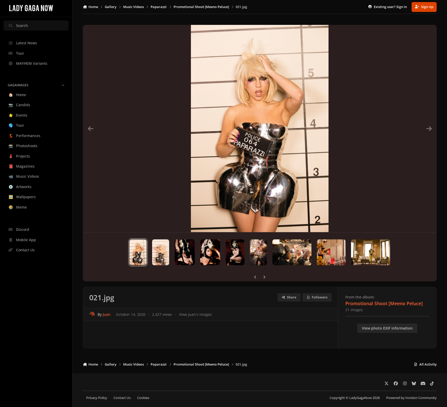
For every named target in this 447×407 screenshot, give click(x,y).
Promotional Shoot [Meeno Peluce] (384, 303)
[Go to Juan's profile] (92, 314)
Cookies (143, 398)
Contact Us (122, 398)
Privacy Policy (96, 398)
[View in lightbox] (260, 128)
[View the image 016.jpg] (258, 252)
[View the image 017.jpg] (235, 252)
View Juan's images (195, 314)
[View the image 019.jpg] (185, 252)
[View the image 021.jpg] (138, 252)
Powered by (411, 398)
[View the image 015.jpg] (291, 252)
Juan (106, 314)
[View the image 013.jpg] (370, 252)
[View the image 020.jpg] (160, 252)
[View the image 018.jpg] (210, 252)
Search (22, 25)
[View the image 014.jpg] (331, 252)
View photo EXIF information (387, 328)
